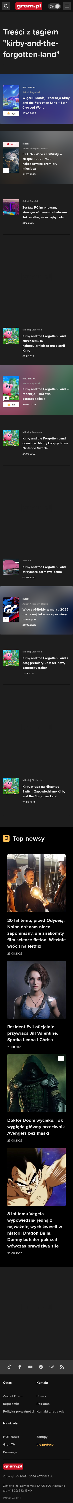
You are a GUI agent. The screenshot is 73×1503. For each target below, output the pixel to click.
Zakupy (41, 1436)
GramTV (9, 1444)
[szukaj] (6, 6)
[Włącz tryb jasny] (54, 6)
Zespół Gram (13, 1396)
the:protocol (45, 1444)
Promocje (10, 1452)
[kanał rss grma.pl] (62, 1367)
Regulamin (11, 1403)
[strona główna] (29, 6)
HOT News (11, 1436)
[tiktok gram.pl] (10, 1367)
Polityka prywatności (18, 1411)
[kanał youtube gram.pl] (31, 1367)
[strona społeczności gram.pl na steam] (52, 1367)
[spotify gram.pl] (42, 1367)
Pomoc (41, 1396)
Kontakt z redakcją (50, 1411)
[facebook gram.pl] (20, 1367)
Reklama (43, 1403)
